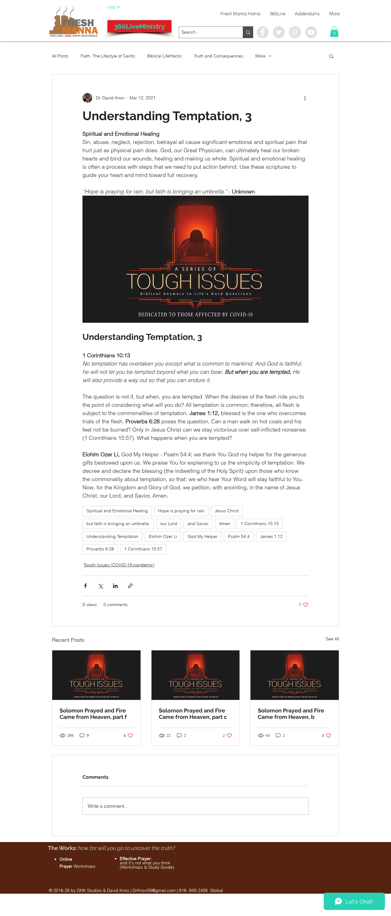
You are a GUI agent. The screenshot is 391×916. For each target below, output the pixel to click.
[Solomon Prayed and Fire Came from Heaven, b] (294, 675)
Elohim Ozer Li (163, 536)
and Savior (198, 523)
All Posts (60, 56)
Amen (224, 523)
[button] (334, 31)
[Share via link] (130, 586)
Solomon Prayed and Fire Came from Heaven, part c (193, 713)
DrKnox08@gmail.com (154, 890)
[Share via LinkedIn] (115, 586)
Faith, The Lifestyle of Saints (108, 56)
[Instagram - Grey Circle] (295, 32)
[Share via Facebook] (85, 586)
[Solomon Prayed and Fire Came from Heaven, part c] (196, 675)
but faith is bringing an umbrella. (118, 523)
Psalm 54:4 (239, 536)
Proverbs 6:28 (100, 549)
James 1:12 (271, 536)
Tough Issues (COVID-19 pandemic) (119, 565)
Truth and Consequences (218, 56)
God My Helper (202, 536)
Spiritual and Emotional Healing (117, 510)
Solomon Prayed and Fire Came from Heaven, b (291, 713)
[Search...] (248, 32)
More (260, 56)
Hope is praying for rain (181, 510)
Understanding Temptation (112, 536)
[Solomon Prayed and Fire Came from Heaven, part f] (96, 675)
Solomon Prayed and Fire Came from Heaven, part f (93, 713)
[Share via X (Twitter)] (100, 586)
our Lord (168, 523)
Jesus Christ (227, 510)
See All (332, 639)
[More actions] (305, 97)
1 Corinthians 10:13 (260, 523)
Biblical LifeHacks (164, 56)
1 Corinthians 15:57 (143, 549)
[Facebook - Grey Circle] (263, 32)
